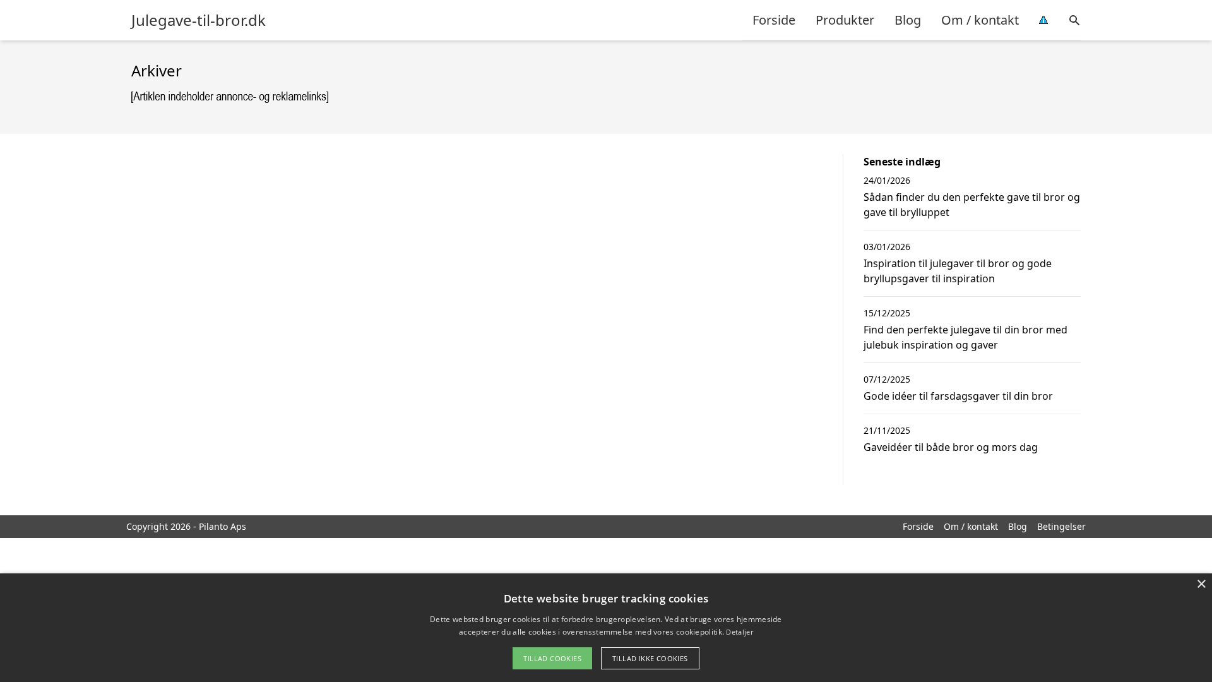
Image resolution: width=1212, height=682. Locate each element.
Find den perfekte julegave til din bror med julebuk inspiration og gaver (965, 337)
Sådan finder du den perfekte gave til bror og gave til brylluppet (972, 204)
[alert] (606, 627)
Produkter (845, 19)
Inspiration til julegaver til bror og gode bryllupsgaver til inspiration (958, 270)
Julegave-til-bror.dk (198, 20)
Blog (907, 19)
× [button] (1201, 584)
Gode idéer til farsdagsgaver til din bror (958, 396)
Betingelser (1061, 526)
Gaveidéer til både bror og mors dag (951, 447)
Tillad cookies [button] (552, 658)
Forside (773, 19)
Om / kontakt (980, 19)
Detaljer (739, 632)
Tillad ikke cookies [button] (650, 658)
